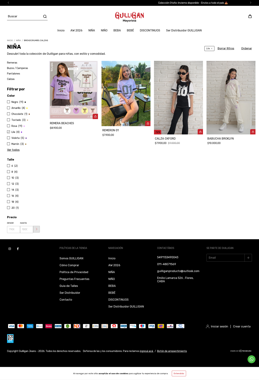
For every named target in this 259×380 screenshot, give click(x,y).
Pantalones (13, 73)
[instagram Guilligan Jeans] (9, 249)
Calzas (11, 79)
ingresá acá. (146, 351)
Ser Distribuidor (70, 292)
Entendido (179, 373)
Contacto (66, 299)
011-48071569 (166, 264)
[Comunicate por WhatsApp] (251, 359)
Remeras (12, 62)
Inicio (60, 30)
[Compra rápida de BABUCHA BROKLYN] (252, 131)
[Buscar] (45, 16)
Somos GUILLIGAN (71, 258)
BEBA (117, 30)
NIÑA (91, 30)
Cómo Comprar (69, 265)
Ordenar (246, 48)
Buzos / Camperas (17, 68)
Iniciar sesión (219, 326)
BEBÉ (130, 30)
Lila (208, 48)
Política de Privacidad (74, 272)
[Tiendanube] (241, 351)
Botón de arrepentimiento (172, 351)
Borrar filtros (226, 48)
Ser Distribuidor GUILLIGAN (184, 30)
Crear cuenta (242, 326)
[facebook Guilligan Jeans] (17, 249)
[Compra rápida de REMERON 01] (147, 123)
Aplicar (36, 229)
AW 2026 (76, 30)
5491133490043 (167, 257)
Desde (10, 223)
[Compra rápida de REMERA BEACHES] (95, 116)
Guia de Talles (69, 286)
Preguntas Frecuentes (74, 279)
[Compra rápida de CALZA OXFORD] (200, 131)
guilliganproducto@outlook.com (178, 271)
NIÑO (104, 30)
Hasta (23, 223)
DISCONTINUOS (150, 30)
